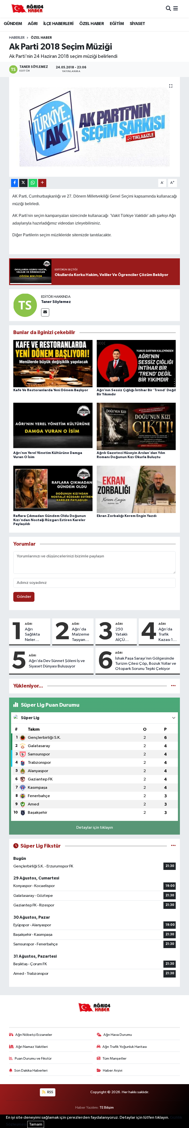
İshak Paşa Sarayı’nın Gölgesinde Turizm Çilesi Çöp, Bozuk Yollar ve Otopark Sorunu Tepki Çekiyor (145, 663)
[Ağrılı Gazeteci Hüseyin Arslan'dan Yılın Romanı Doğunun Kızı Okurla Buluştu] (136, 426)
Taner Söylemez (56, 302)
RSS (50, 1092)
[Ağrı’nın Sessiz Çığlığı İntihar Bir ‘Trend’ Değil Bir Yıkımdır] (136, 363)
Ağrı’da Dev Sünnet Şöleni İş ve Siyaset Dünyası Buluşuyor (57, 663)
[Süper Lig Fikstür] (173, 846)
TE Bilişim (106, 1107)
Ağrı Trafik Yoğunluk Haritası (124, 1047)
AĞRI (33, 24)
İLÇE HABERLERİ (58, 24)
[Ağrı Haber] (27, 9)
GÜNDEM (13, 24)
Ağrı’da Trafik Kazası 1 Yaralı (165, 634)
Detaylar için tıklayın (94, 828)
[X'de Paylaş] (23, 183)
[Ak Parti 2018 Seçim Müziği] (94, 127)
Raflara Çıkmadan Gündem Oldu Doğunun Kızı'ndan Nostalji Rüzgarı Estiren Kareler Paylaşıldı (49, 520)
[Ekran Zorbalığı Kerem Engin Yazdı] (136, 489)
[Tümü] (173, 686)
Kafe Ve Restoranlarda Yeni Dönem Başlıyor (50, 390)
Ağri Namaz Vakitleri (32, 1047)
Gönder (24, 597)
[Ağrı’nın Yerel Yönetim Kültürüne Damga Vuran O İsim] (53, 426)
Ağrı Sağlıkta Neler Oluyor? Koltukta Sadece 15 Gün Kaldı (34, 634)
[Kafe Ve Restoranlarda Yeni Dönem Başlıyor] (53, 363)
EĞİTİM (117, 24)
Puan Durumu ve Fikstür (33, 1058)
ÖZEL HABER (91, 24)
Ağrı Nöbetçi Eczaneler (33, 1035)
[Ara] (168, 9)
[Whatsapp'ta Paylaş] (33, 183)
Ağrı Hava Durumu (117, 1035)
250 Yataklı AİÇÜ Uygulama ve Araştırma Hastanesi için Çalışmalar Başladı (125, 634)
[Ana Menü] (175, 9)
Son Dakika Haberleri (30, 1070)
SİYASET (137, 24)
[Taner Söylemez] (25, 305)
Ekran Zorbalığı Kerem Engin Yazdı (127, 516)
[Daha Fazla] (42, 183)
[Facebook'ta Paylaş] (14, 183)
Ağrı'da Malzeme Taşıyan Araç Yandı (80, 634)
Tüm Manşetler (114, 1058)
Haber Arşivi (112, 1070)
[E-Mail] (45, 312)
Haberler (17, 37)
